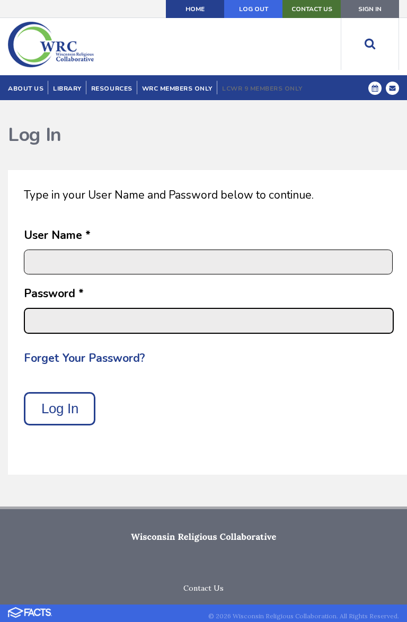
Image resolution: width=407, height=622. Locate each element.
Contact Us (311, 9)
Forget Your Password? (84, 358)
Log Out (253, 9)
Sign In (370, 9)
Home (195, 9)
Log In (59, 408)
